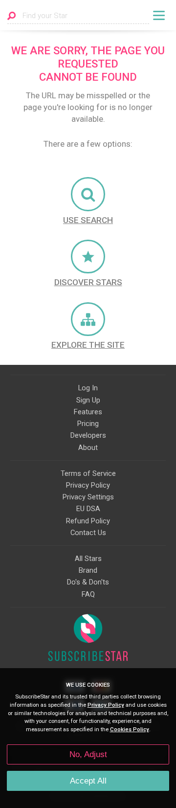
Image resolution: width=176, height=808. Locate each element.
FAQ (88, 594)
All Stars (88, 558)
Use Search (88, 220)
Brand (88, 570)
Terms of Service (88, 473)
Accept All (88, 781)
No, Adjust (88, 754)
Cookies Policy (129, 729)
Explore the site (88, 345)
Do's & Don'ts (88, 582)
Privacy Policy (88, 485)
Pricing (88, 423)
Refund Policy (88, 520)
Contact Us (88, 532)
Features (88, 411)
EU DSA (88, 508)
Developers (88, 435)
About (88, 447)
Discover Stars (88, 282)
